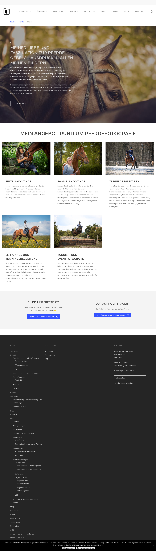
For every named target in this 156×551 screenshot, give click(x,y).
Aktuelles (14, 397)
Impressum (49, 351)
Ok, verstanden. (68, 548)
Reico (17, 369)
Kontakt (13, 415)
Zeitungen (19, 474)
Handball (16, 385)
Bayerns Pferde (21, 478)
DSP (17, 495)
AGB (12, 530)
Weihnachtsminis (19, 407)
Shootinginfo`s (19, 448)
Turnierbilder (20, 380)
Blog (12, 411)
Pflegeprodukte (21, 365)
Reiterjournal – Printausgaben (29, 466)
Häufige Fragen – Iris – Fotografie (26, 373)
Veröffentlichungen (20, 460)
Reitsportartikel (21, 361)
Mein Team (19, 440)
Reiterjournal (20, 463)
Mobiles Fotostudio (18, 538)
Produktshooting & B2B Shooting (26, 358)
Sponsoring (17, 437)
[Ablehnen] (153, 545)
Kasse (12, 514)
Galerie (13, 393)
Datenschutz (50, 355)
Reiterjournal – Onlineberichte (29, 470)
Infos (12, 419)
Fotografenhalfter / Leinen (25, 451)
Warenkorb (14, 511)
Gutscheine (17, 429)
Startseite (13, 22)
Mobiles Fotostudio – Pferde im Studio (25, 500)
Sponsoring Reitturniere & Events (28, 444)
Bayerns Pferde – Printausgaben (24, 489)
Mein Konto (15, 518)
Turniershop (15, 522)
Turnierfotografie (19, 377)
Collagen (16, 388)
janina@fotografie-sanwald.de (125, 365)
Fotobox (16, 422)
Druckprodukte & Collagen (23, 433)
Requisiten (19, 455)
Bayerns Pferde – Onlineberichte (24, 482)
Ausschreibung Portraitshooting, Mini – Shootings (27, 401)
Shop (12, 507)
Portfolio (22, 22)
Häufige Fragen (19, 426)
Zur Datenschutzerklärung (85, 548)
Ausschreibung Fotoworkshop (22, 534)
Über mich (14, 526)
